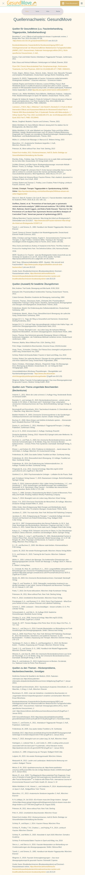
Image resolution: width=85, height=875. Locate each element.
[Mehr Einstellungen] (81, 3)
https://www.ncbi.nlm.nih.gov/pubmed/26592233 (30, 41)
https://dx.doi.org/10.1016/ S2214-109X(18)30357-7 (51, 90)
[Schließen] (3, 3)
